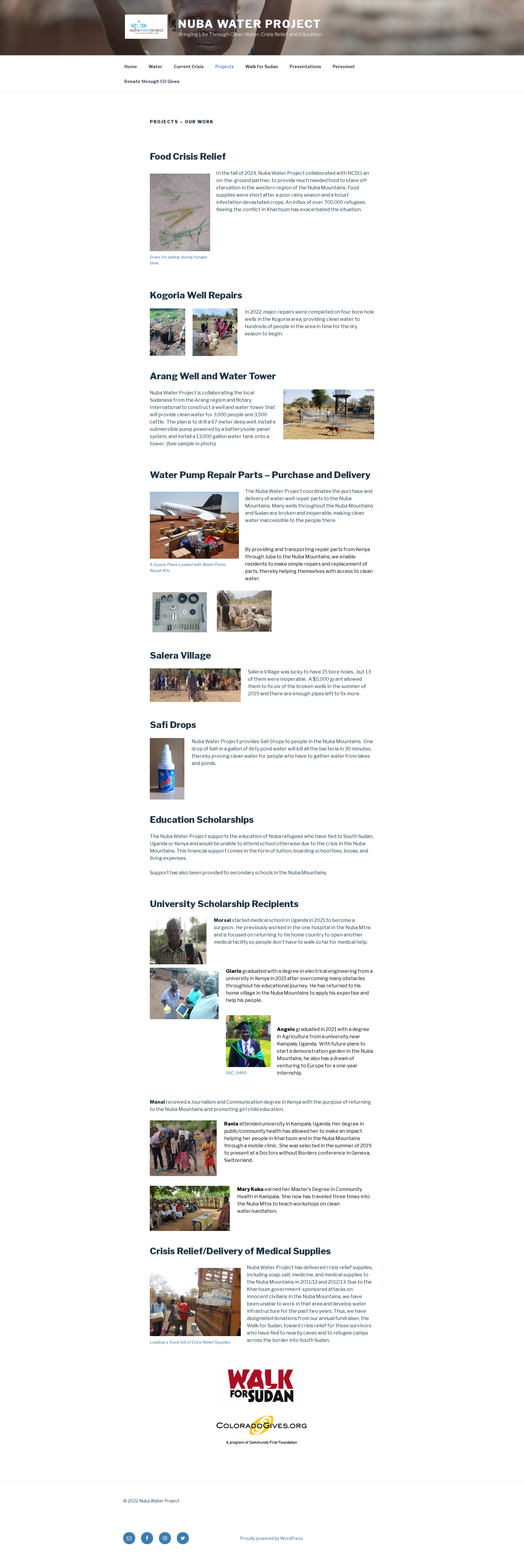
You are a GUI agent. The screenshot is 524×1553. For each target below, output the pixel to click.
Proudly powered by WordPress (271, 1538)
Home (130, 66)
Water (155, 66)
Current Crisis (189, 66)
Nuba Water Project (249, 24)
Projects (224, 66)
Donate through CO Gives (152, 81)
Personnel (343, 66)
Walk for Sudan (261, 66)
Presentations (305, 66)
